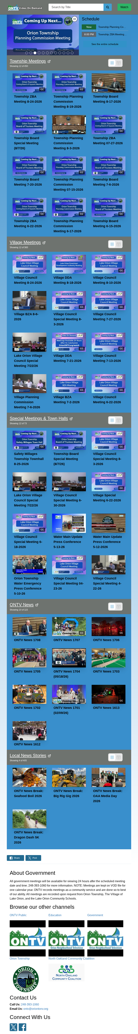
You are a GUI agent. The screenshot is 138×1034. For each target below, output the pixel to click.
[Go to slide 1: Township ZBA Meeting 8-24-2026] (26, 53)
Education (55, 915)
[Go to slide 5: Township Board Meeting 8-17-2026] (43, 53)
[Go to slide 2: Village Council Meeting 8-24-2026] (30, 53)
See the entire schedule (104, 44)
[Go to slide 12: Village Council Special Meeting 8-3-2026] (72, 53)
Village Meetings (25, 242)
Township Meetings (28, 61)
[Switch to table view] (118, 63)
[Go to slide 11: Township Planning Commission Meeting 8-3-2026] (68, 53)
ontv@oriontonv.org (35, 1008)
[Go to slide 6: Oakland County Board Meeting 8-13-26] (47, 53)
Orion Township (20, 958)
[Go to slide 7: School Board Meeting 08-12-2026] (51, 53)
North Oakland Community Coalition (72, 958)
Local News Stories (28, 755)
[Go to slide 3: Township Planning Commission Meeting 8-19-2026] (35, 53)
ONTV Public (18, 915)
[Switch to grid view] (112, 63)
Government (95, 915)
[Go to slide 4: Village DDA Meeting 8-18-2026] (39, 53)
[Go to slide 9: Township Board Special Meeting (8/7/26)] (59, 53)
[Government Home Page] (25, 7)
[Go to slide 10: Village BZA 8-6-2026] (64, 53)
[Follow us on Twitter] (13, 1027)
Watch (124, 7)
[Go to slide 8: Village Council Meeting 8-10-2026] (55, 53)
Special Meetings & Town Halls (39, 418)
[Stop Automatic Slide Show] (74, 19)
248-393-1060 (30, 1004)
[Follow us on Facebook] (22, 1027)
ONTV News (22, 604)
